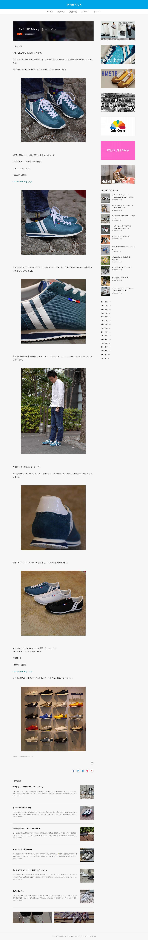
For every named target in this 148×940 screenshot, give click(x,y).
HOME (50, 12)
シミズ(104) (21, 756)
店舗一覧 (73, 12)
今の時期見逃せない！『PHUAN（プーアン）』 (30, 870)
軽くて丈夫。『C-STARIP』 (121, 278)
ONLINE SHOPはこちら (23, 181)
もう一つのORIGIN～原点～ (23, 807)
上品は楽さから (18, 891)
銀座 (19, 34)
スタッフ (61, 12)
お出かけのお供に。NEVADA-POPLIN (26, 828)
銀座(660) (15, 756)
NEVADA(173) (29, 756)
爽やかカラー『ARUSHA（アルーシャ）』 (28, 787)
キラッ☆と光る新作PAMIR (22, 849)
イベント (97, 12)
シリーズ (85, 12)
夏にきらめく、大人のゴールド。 (122, 267)
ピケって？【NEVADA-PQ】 (121, 236)
